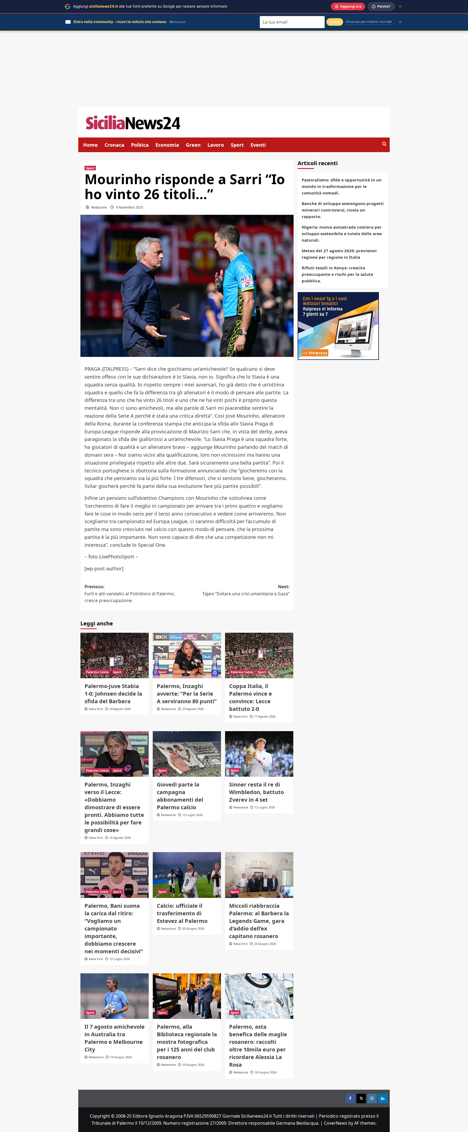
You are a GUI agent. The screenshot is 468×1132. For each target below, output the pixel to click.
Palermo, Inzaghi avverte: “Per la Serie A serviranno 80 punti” (187, 693)
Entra (334, 22)
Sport (237, 145)
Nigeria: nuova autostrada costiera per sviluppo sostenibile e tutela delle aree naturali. (342, 233)
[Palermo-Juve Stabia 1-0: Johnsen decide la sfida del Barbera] (114, 655)
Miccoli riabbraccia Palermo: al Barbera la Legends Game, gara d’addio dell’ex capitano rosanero (259, 921)
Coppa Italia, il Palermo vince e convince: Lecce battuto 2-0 (250, 697)
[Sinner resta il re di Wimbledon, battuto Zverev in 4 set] (259, 754)
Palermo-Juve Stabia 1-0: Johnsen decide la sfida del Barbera (113, 693)
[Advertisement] (234, 69)
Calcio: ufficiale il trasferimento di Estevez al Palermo (182, 913)
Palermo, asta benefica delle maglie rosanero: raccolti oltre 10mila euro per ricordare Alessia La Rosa (258, 1045)
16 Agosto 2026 (120, 838)
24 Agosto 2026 (120, 709)
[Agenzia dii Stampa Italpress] (338, 325)
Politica (140, 145)
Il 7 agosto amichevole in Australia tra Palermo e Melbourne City (114, 1038)
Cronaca (114, 145)
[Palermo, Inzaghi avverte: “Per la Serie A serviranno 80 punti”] (187, 655)
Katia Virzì (96, 709)
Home (90, 145)
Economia (167, 145)
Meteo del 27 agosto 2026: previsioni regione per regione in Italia (339, 254)
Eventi (258, 145)
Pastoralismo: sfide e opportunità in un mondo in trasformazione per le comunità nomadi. (342, 186)
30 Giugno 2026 (193, 928)
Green (193, 145)
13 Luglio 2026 (192, 815)
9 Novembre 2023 (129, 207)
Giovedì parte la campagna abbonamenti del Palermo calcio (180, 796)
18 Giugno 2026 (266, 1072)
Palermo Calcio (97, 672)
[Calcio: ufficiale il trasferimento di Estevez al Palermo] (187, 875)
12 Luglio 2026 (265, 807)
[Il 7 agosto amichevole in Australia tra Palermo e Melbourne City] (114, 996)
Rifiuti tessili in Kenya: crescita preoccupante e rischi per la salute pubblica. (337, 274)
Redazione (99, 207)
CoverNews (335, 1123)
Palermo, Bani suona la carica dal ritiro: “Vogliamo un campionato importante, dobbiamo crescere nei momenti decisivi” (113, 928)
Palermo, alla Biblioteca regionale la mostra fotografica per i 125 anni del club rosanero (187, 1042)
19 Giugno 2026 (121, 1057)
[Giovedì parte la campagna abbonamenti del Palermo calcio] (187, 754)
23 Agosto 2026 (193, 709)
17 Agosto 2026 (264, 716)
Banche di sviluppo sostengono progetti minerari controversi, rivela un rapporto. (343, 210)
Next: (246, 590)
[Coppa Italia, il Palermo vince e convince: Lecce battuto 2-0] (259, 655)
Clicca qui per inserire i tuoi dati (369, 22)
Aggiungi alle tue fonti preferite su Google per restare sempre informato (150, 6)
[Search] (384, 144)
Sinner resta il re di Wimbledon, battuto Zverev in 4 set (256, 792)
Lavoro (215, 145)
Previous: (129, 593)
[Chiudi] (400, 6)
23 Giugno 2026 (265, 944)
